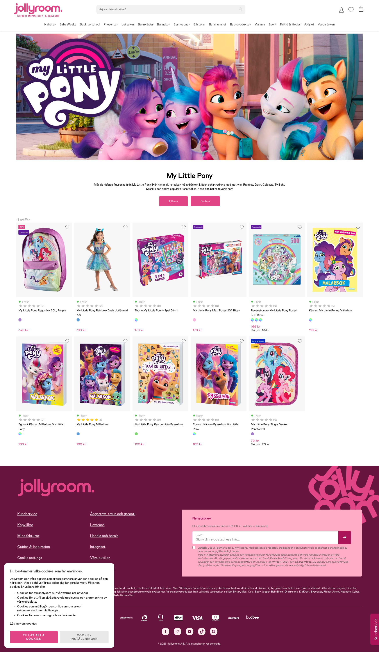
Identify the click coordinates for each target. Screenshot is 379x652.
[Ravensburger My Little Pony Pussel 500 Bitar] (252, 319)
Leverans (97, 525)
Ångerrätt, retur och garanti (112, 514)
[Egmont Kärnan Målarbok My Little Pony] (19, 433)
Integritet (97, 546)
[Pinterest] (214, 631)
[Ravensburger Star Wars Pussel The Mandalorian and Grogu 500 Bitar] (256, 319)
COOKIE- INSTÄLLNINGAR (84, 637)
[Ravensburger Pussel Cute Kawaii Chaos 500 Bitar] (260, 319)
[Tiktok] (202, 631)
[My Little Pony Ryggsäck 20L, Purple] (19, 319)
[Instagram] (177, 631)
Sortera (205, 201)
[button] (351, 10)
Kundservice (27, 514)
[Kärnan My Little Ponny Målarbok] (310, 319)
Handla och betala (104, 535)
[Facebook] (165, 631)
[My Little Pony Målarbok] (78, 433)
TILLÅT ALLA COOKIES (34, 637)
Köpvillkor (25, 525)
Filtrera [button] (173, 201)
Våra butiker (100, 557)
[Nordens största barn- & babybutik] (38, 8)
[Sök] (240, 9)
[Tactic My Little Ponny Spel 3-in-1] (136, 319)
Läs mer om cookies (23, 623)
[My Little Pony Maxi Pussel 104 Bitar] (194, 319)
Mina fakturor (28, 535)
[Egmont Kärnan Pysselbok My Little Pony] (194, 433)
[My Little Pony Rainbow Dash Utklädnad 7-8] (78, 319)
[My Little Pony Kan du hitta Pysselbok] (136, 433)
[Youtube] (189, 631)
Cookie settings (29, 557)
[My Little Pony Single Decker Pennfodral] (252, 433)
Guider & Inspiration (33, 546)
